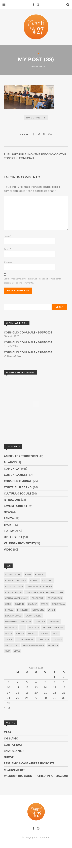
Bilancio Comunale (15, 580)
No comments (36, 117)
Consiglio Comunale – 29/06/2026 (28, 352)
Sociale (45, 633)
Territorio (43, 639)
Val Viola (53, 645)
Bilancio (10, 462)
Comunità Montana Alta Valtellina (44, 592)
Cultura (32, 604)
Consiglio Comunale (16, 598)
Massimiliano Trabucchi (18, 621)
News (8, 512)
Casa (7, 732)
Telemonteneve (24, 639)
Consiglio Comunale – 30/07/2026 (28, 332)
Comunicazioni (15, 474)
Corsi (8, 604)
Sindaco (32, 633)
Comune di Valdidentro (39, 586)
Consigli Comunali (18, 481)
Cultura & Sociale (17, 493)
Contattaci (13, 744)
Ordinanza (11, 627)
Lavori (51, 610)
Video (8, 549)
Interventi (22, 610)
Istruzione (12, 499)
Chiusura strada (14, 586)
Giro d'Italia (58, 604)
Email (7, 249)
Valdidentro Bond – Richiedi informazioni (36, 775)
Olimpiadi (40, 621)
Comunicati (13, 468)
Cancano (47, 580)
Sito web (8, 262)
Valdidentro (12, 645)
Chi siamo (11, 738)
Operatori (54, 621)
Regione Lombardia (53, 627)
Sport (8, 524)
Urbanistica (13, 537)
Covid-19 (19, 604)
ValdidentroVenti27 (19, 543)
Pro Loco (34, 627)
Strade (8, 639)
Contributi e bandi (18, 487)
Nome (7, 236)
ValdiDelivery (14, 769)
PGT (23, 627)
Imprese (9, 610)
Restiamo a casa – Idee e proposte (29, 763)
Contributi (38, 598)
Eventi (44, 604)
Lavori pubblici (34, 615)
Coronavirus (55, 598)
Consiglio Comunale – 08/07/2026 (28, 342)
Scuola (20, 633)
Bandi (28, 574)
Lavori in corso (13, 615)
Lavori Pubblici (15, 505)
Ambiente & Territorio (21, 456)
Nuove (9, 757)
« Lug (7, 707)
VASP (7, 651)
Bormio (34, 580)
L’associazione (15, 750)
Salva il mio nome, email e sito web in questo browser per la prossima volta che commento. (32, 280)
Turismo (10, 530)
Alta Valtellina (13, 574)
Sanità (9, 518)
